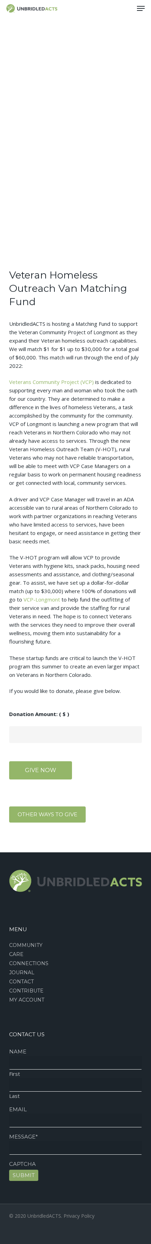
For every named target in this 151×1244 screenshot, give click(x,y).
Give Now (40, 770)
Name (17, 1051)
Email (18, 1109)
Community (25, 945)
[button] (141, 8)
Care (16, 954)
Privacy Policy (79, 1215)
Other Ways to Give (47, 814)
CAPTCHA (22, 1164)
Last (14, 1095)
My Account (26, 1000)
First (14, 1073)
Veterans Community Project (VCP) (51, 381)
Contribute (26, 991)
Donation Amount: (39, 713)
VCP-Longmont (42, 599)
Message (23, 1136)
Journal (21, 972)
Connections (28, 963)
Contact (21, 981)
